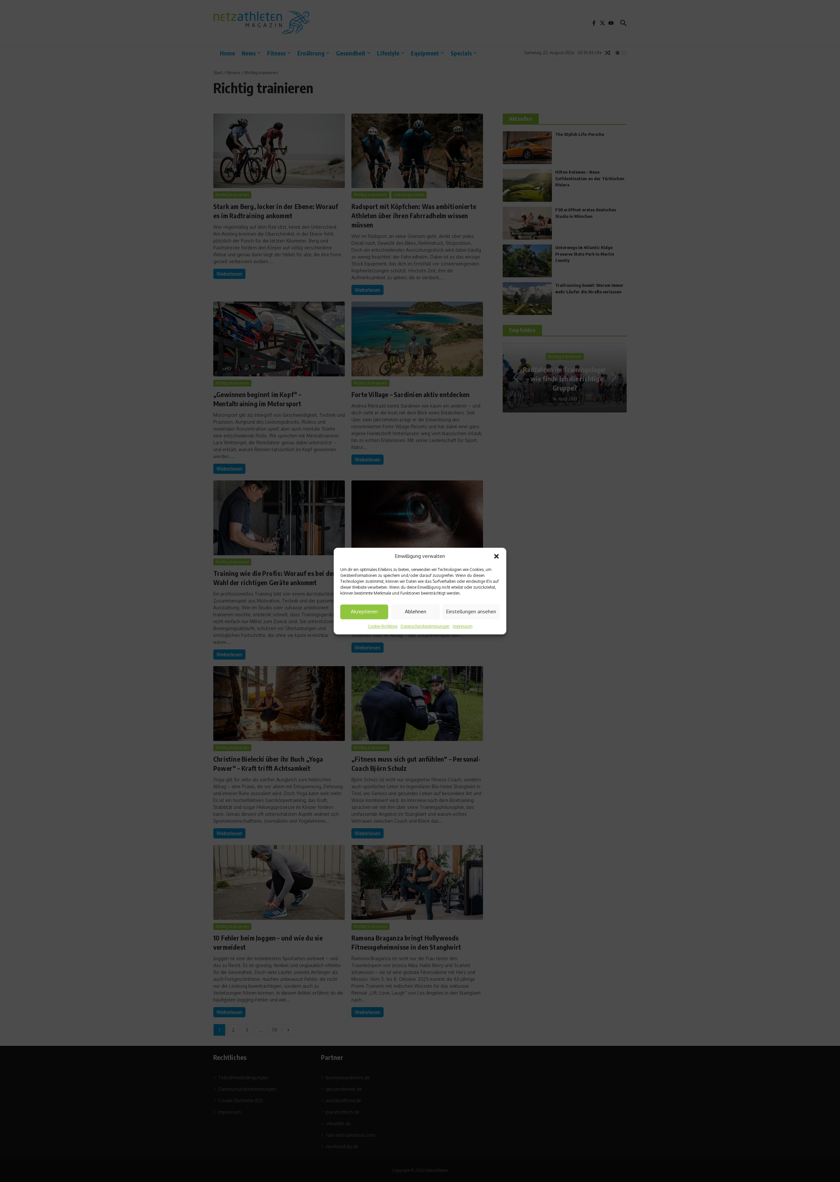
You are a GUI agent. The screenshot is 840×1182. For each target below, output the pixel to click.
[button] (496, 556)
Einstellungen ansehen (471, 611)
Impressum (462, 626)
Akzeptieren (364, 611)
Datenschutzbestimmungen (425, 626)
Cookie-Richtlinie (382, 626)
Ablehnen (415, 611)
